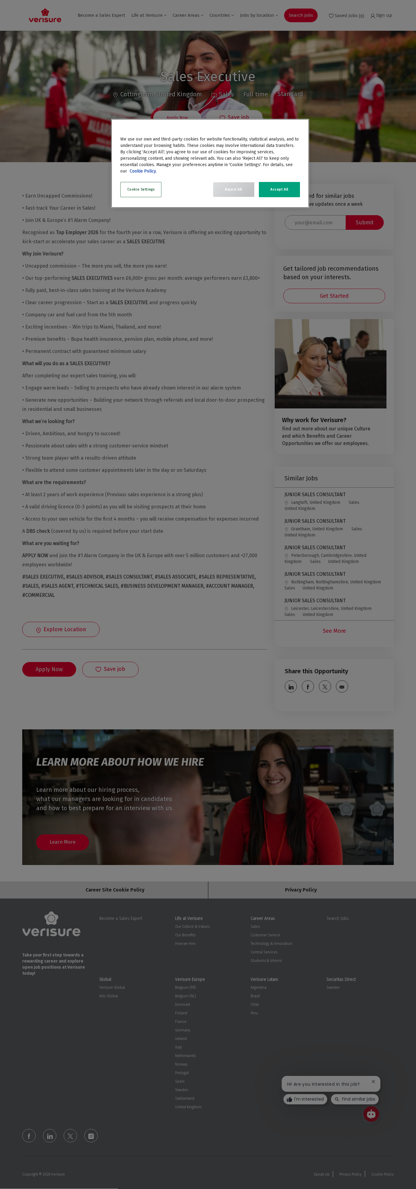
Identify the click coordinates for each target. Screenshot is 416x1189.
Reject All (233, 189)
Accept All (279, 189)
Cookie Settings (141, 189)
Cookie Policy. (143, 171)
